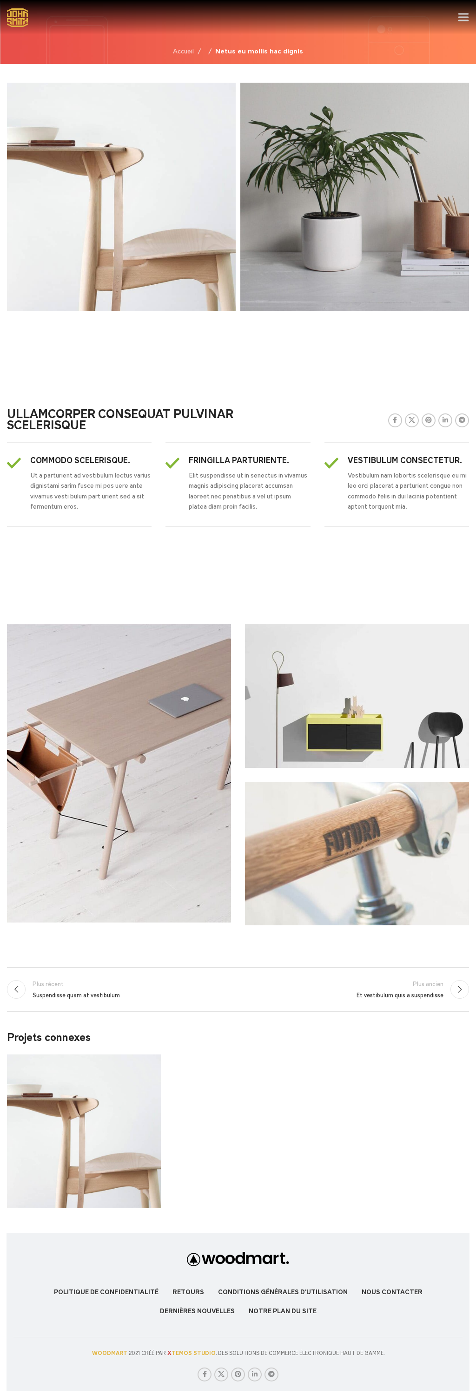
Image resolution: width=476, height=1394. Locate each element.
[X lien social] (412, 420)
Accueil (183, 51)
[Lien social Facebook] (395, 420)
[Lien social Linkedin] (445, 420)
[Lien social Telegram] (462, 420)
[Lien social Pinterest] (429, 420)
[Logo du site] (17, 16)
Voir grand (153, 1062)
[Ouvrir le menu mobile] (463, 17)
